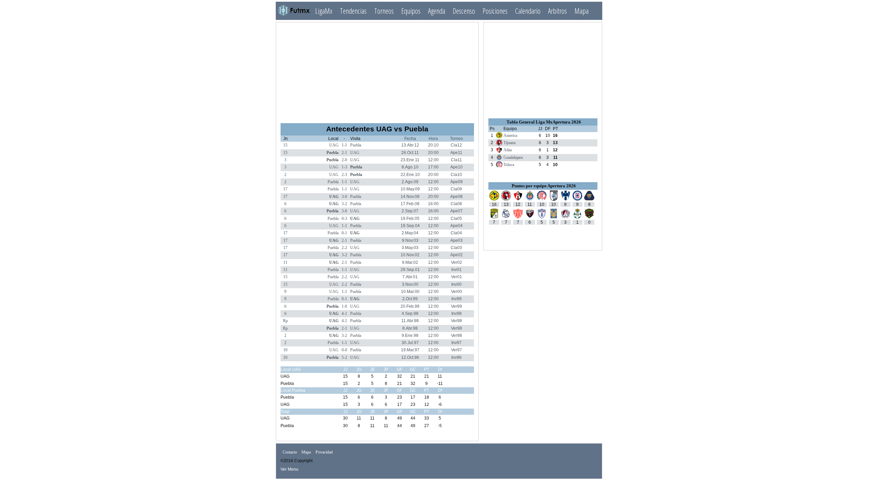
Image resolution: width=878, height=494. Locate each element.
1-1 (344, 145)
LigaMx (323, 11)
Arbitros (557, 11)
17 (285, 189)
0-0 (344, 350)
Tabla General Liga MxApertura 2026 (544, 122)
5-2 (344, 357)
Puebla (355, 145)
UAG (334, 145)
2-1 (344, 152)
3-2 (344, 203)
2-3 (344, 174)
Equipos (410, 11)
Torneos (384, 11)
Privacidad (324, 452)
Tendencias (353, 11)
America (510, 135)
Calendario (528, 11)
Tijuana (509, 142)
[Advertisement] (377, 70)
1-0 (344, 306)
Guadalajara (513, 157)
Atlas (507, 150)
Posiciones (495, 11)
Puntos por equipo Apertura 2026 (544, 185)
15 (285, 145)
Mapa (581, 11)
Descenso (464, 11)
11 (285, 262)
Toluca (508, 164)
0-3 (344, 218)
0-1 (344, 233)
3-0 (344, 196)
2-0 (344, 159)
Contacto (290, 452)
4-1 (344, 313)
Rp (285, 320)
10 (285, 350)
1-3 (344, 167)
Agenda (436, 11)
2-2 (344, 247)
